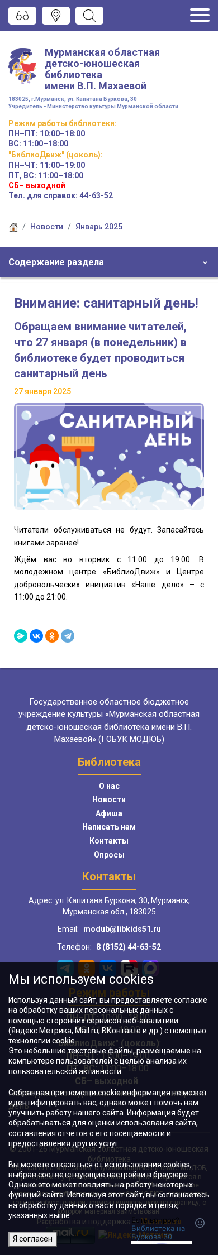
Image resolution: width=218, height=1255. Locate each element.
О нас (109, 786)
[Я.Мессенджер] (20, 636)
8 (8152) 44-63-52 (128, 946)
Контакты (109, 840)
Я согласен (33, 1238)
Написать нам (109, 826)
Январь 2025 (98, 226)
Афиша (109, 813)
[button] (109, 262)
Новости (46, 226)
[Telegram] (67, 636)
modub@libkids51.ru (122, 929)
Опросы (109, 854)
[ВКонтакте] (36, 636)
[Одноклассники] (52, 636)
